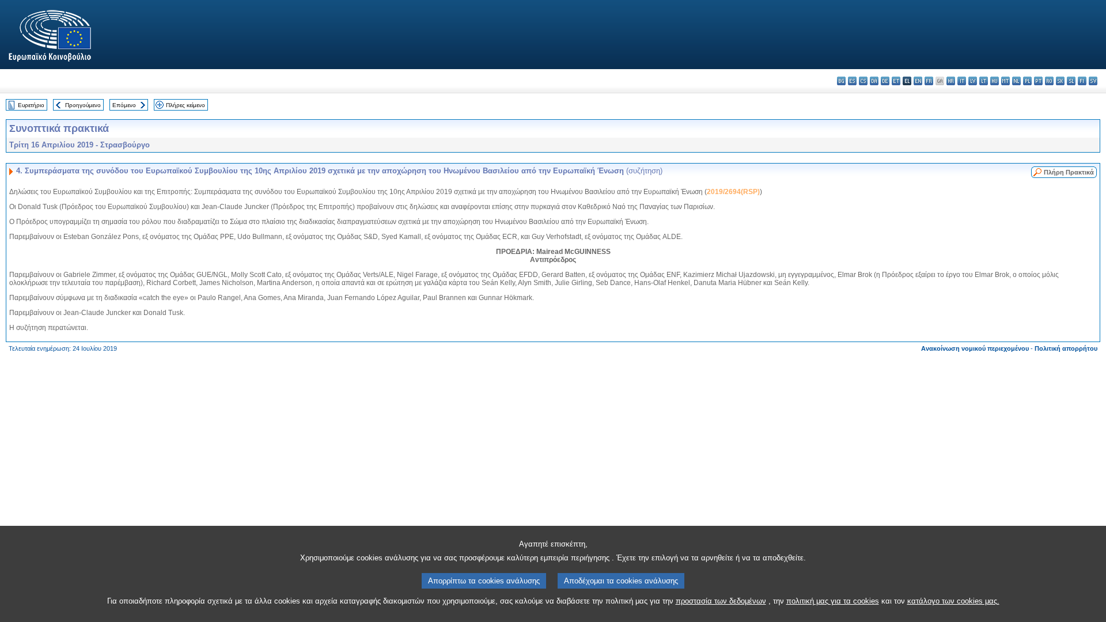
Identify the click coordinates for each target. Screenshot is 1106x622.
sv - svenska (1093, 81)
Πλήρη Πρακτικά (1069, 172)
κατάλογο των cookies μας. (953, 601)
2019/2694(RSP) (733, 192)
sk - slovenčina (1060, 81)
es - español (852, 81)
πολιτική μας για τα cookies (832, 601)
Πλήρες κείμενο (185, 105)
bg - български (841, 81)
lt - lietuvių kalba (983, 81)
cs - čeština (863, 81)
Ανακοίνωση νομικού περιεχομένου (975, 348)
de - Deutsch (885, 81)
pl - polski (1027, 81)
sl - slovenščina (1071, 81)
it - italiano (961, 81)
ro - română (1049, 81)
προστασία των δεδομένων (721, 601)
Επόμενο (124, 105)
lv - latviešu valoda (972, 81)
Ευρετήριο (31, 105)
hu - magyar (994, 81)
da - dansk (874, 81)
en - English (918, 81)
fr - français (929, 81)
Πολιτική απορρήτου (1066, 348)
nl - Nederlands (1016, 81)
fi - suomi (1082, 81)
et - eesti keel (896, 81)
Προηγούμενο (83, 105)
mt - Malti (1005, 81)
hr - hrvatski (950, 81)
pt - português (1038, 81)
